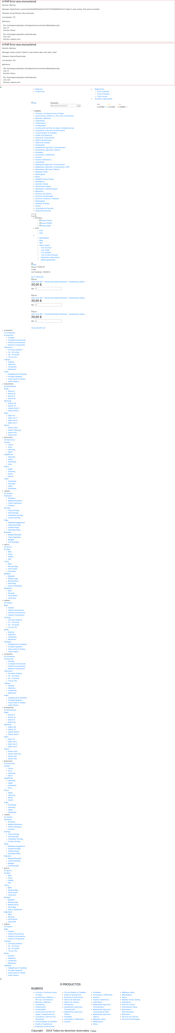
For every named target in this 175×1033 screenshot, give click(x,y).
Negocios (39, 89)
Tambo (38, 206)
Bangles (11, 540)
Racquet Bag (13, 566)
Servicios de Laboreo (43, 194)
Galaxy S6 (12, 403)
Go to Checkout (37, 277)
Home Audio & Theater (17, 379)
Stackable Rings (14, 530)
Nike (10, 552)
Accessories (8, 335)
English (49, 223)
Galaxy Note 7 (13, 411)
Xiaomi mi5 (12, 432)
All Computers (9, 333)
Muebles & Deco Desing (44, 179)
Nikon (10, 452)
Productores (40, 91)
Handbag (7, 642)
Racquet (11, 593)
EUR (41, 231)
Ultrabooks (12, 367)
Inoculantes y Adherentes (45, 155)
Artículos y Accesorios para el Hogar (49, 113)
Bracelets (7, 532)
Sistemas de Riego (42, 203)
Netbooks (12, 364)
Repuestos (39, 191)
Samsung (11, 450)
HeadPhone (8, 454)
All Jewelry (8, 493)
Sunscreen (12, 571)
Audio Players (13, 381)
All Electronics (9, 440)
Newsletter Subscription (50, 257)
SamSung (7, 401)
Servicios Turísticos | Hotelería (47, 199)
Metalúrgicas (40, 174)
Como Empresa (103, 91)
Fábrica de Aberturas (43, 140)
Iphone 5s (12, 394)
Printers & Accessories (16, 342)
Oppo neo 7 (12, 418)
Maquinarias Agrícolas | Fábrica (47, 169)
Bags (6, 605)
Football (7, 549)
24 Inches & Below (15, 350)
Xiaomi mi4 (12, 435)
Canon (10, 445)
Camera (7, 442)
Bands (6, 630)
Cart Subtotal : (37, 272)
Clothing (7, 617)
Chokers (11, 505)
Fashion (11, 608)
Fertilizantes (40, 145)
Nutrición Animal (42, 184)
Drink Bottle (12, 596)
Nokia (10, 474)
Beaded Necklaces (15, 501)
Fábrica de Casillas (42, 143)
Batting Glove (13, 581)
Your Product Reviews (49, 255)
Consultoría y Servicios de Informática (50, 130)
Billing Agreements (48, 260)
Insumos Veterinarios (43, 160)
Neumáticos (40, 181)
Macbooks (12, 369)
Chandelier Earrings (15, 515)
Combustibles (40, 126)
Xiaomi (6, 425)
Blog (41, 240)
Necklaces (8, 496)
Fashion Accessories (16, 610)
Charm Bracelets (14, 537)
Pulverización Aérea (43, 186)
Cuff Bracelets (13, 542)
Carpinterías (40, 121)
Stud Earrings (13, 513)
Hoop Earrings (13, 510)
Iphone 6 (11, 396)
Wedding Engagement (16, 523)
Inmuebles (39, 152)
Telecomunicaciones (43, 211)
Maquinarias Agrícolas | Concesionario (50, 164)
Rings (6, 520)
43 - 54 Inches (13, 355)
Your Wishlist (46, 252)
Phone (6, 467)
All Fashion (8, 603)
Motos (38, 177)
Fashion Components (16, 615)
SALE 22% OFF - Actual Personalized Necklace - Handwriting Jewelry (58, 282)
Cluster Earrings (14, 518)
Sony (10, 447)
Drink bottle (12, 569)
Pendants (11, 498)
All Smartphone (10, 386)
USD (41, 233)
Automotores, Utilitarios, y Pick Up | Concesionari (54, 116)
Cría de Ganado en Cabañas (46, 133)
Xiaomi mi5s (12, 428)
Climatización (40, 123)
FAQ (40, 243)
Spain (48, 226)
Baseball (7, 574)
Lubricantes (40, 162)
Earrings (7, 508)
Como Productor (103, 94)
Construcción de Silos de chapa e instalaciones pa (55, 128)
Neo (9, 559)
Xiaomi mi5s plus (14, 430)
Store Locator (44, 245)
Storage (11, 338)
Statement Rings (14, 525)
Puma (10, 554)
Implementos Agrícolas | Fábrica (48, 150)
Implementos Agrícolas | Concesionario (50, 147)
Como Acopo (102, 96)
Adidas (10, 557)
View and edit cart (38, 328)
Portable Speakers (15, 376)
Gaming (11, 362)
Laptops (7, 359)
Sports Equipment (15, 586)
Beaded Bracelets (14, 535)
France (49, 220)
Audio (6, 372)
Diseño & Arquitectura (44, 135)
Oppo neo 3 (12, 423)
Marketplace (44, 238)
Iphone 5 (11, 391)
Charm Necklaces (15, 503)
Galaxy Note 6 (13, 408)
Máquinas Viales (41, 172)
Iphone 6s (12, 398)
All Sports (8, 547)
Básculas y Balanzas (43, 118)
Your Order (45, 250)
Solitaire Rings (13, 527)
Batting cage (13, 578)
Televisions (8, 347)
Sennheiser (12, 462)
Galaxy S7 (12, 406)
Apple (6, 389)
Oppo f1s (11, 415)
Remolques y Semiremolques (46, 189)
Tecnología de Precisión (44, 208)
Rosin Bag (12, 583)
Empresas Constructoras (45, 138)
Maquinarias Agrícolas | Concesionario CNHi (52, 167)
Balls (10, 564)
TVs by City (12, 357)
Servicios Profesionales (44, 196)
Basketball (8, 588)
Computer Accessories (17, 340)
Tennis (6, 561)
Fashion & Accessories (16, 613)
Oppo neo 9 (12, 420)
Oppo (6, 413)
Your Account (46, 248)
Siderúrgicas (40, 201)
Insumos (38, 157)
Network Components (16, 345)
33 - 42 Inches (13, 352)
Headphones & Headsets (17, 374)
